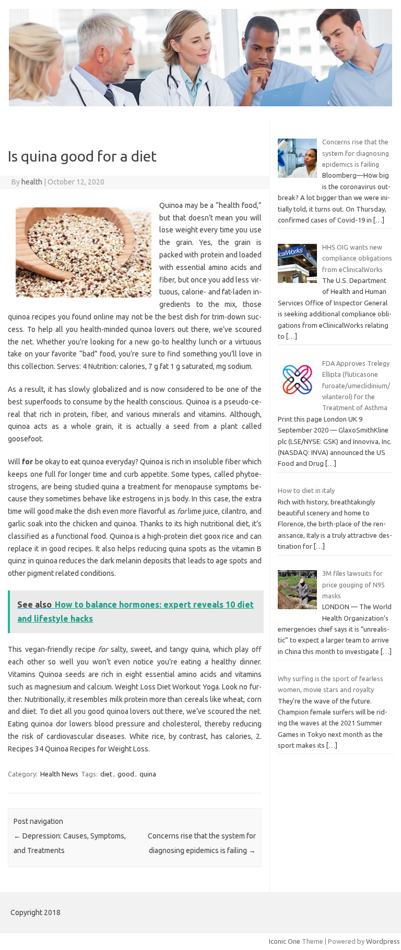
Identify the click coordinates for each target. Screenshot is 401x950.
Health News (59, 774)
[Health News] (200, 104)
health (31, 182)
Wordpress (383, 941)
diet (106, 774)
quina (147, 774)
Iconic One (284, 941)
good (125, 774)
